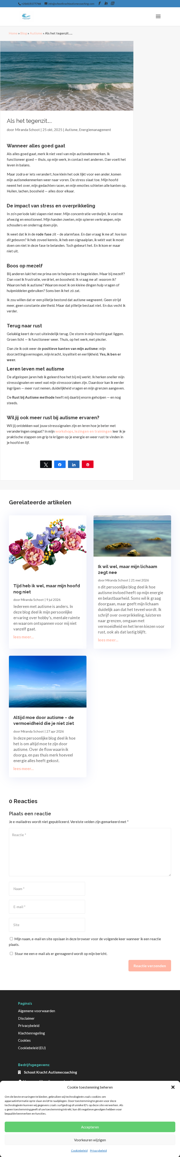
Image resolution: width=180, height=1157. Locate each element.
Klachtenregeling (31, 1033)
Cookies (24, 1040)
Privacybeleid (98, 1150)
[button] (173, 1087)
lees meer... (23, 636)
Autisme (36, 33)
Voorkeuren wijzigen (90, 1140)
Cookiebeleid (79, 1150)
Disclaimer (26, 1018)
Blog (23, 33)
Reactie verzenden (150, 965)
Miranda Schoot (27, 129)
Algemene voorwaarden (36, 1011)
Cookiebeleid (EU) (32, 1048)
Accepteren (90, 1127)
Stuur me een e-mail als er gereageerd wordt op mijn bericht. (61, 953)
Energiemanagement (95, 129)
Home (13, 33)
